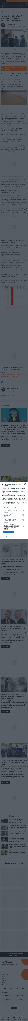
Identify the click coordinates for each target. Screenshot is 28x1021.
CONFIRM (8, 532)
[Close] (25, 484)
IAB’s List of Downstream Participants (15, 503)
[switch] (23, 510)
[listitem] (14, 507)
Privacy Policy (21, 536)
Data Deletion (6, 536)
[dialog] (14, 510)
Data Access (14, 536)
